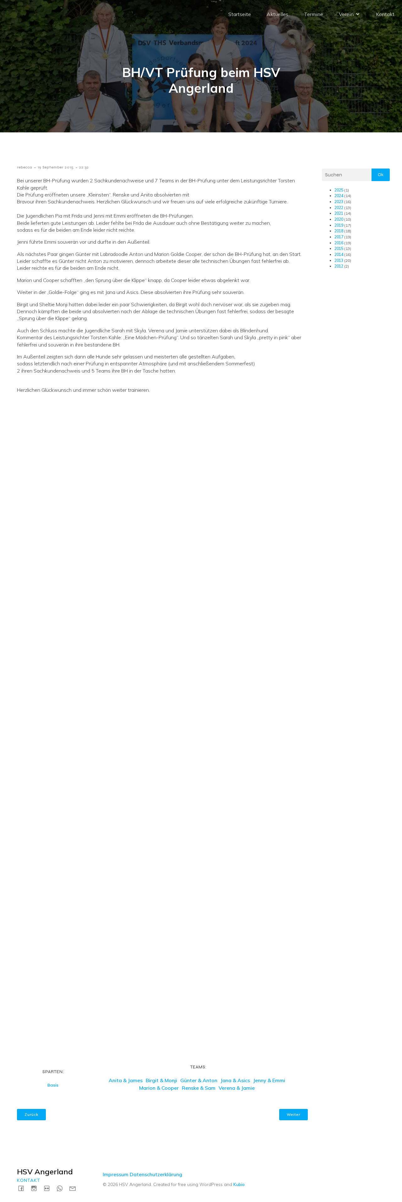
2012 (338, 266)
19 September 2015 (56, 167)
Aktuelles (277, 14)
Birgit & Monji (161, 1080)
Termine (313, 14)
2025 (338, 190)
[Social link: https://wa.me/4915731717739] (62, 1188)
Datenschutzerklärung (156, 1174)
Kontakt (385, 14)
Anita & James (126, 1080)
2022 (338, 207)
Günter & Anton (198, 1080)
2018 (338, 231)
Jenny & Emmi (269, 1080)
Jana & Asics (235, 1080)
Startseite (239, 14)
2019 (338, 225)
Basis (52, 1085)
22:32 (84, 167)
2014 (338, 254)
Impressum (115, 1174)
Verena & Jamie (237, 1088)
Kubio (239, 1184)
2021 (338, 213)
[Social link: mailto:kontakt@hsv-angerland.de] (74, 1188)
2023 (338, 201)
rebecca (24, 167)
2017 (338, 237)
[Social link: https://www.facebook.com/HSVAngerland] (23, 1188)
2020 (338, 219)
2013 (338, 260)
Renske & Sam (198, 1088)
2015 (338, 248)
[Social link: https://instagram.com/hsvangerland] (36, 1188)
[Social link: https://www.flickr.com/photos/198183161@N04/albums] (49, 1188)
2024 (338, 195)
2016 (338, 243)
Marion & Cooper (159, 1088)
